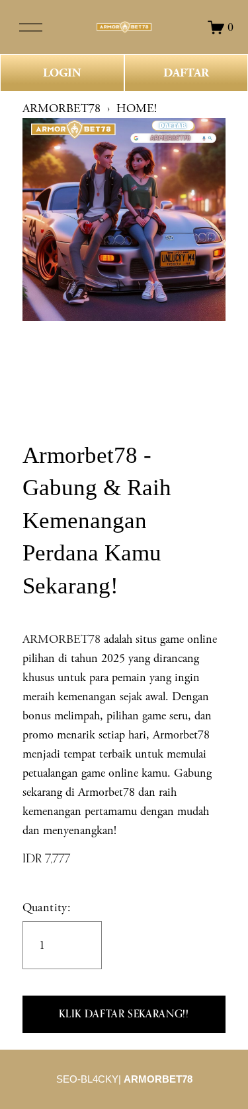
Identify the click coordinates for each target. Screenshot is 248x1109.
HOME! (136, 108)
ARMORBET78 (61, 108)
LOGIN (62, 72)
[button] (124, 1015)
